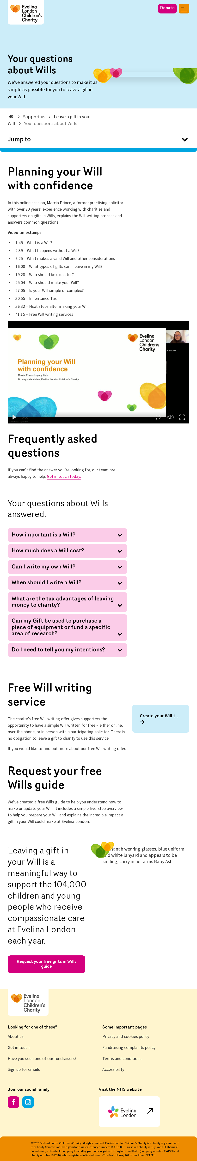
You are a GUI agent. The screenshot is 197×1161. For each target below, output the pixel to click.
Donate (167, 8)
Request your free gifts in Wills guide (46, 964)
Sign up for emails (24, 1069)
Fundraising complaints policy (128, 1047)
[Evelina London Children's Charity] (26, 8)
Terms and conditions (122, 1058)
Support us (34, 117)
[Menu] (184, 8)
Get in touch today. (64, 476)
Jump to (19, 139)
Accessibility (113, 1069)
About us (16, 1036)
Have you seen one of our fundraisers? (42, 1058)
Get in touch (19, 1047)
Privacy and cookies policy (125, 1036)
